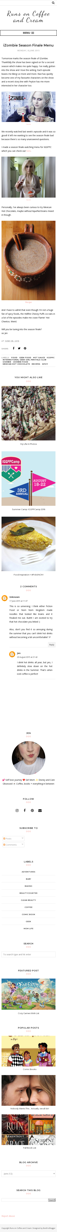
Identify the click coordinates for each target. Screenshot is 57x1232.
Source (28, 124)
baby (28, 879)
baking (28, 886)
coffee (29, 907)
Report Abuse (8, 1216)
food (14, 358)
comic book (28, 914)
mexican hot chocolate (16, 364)
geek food (25, 358)
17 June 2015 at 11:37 (18, 601)
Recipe (28, 302)
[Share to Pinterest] (25, 348)
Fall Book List (29, 1148)
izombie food (20, 362)
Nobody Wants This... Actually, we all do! (29, 1108)
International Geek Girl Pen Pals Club (24, 360)
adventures (28, 872)
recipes (36, 364)
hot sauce (39, 358)
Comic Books (29, 1069)
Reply (51, 644)
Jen (19, 653)
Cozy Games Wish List (28, 1013)
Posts (8, 838)
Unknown (14, 597)
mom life (28, 928)
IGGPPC (51, 358)
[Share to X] (19, 348)
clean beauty (28, 900)
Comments (11, 844)
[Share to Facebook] (13, 348)
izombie (7, 362)
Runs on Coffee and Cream (28, 17)
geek (28, 921)
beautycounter (29, 893)
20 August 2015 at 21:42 (27, 657)
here (28, 150)
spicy (45, 364)
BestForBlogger (49, 1228)
